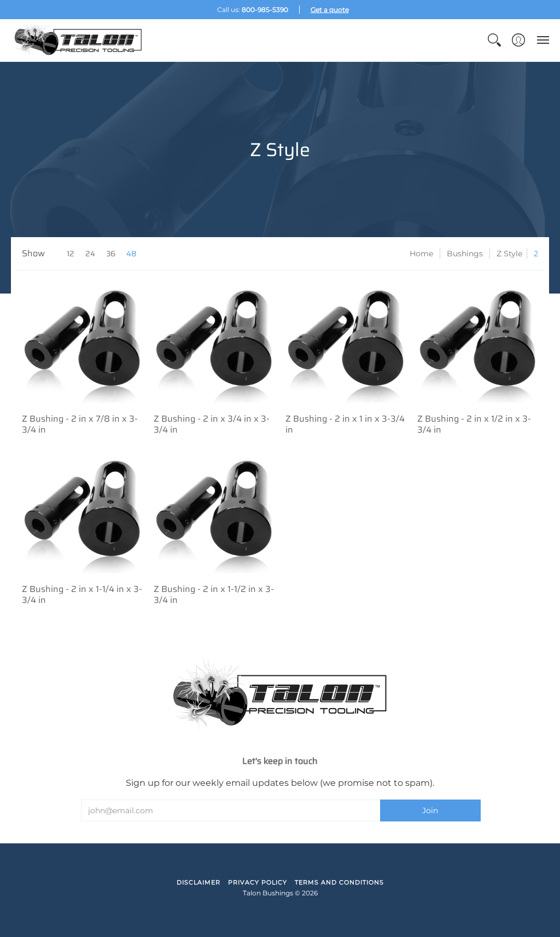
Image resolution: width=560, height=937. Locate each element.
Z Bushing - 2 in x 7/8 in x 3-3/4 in (80, 424)
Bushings (465, 253)
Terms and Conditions (339, 882)
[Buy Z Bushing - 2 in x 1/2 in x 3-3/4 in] (477, 342)
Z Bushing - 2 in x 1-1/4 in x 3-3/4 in (82, 594)
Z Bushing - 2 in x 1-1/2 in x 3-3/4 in (214, 594)
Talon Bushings (268, 893)
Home (421, 253)
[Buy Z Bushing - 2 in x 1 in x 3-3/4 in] (345, 342)
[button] (494, 40)
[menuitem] (494, 40)
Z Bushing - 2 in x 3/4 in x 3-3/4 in (212, 424)
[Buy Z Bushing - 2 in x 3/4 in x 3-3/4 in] (214, 342)
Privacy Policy (257, 882)
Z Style (509, 253)
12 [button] (70, 254)
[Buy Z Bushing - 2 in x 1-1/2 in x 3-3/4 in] (214, 512)
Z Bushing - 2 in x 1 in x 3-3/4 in (345, 424)
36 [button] (110, 254)
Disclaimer (198, 882)
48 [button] (131, 254)
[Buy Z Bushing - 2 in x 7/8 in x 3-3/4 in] (82, 342)
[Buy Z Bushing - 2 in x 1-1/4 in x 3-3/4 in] (82, 512)
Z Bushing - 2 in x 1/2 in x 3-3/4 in (474, 424)
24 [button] (90, 254)
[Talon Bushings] (79, 40)
